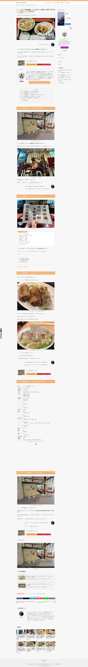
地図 (37, 372)
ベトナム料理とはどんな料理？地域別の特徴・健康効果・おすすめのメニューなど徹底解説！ (39, 584)
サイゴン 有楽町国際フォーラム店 (31, 370)
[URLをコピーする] (52, 598)
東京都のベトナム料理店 (20, 12)
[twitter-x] (67, 0)
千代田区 (37, 593)
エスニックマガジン (21, 2)
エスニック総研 (36, 77)
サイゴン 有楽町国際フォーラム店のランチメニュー (29, 93)
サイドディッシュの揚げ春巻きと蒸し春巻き (35, 522)
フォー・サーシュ (30, 593)
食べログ (43, 441)
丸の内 (34, 593)
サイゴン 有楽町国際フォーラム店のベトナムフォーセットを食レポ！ (32, 94)
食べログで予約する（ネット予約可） (31, 64)
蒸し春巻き (43, 593)
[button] (19, 598)
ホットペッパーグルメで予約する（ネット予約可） (44, 64)
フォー (30, 352)
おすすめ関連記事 (24, 100)
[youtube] (69, 0)
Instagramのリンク (64, 47)
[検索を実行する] (71, 28)
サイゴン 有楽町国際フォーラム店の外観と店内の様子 (30, 91)
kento (21, 617)
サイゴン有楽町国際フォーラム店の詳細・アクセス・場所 (30, 96)
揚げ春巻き (26, 313)
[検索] (71, 0)
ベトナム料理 (25, 518)
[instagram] (68, 0)
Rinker (28, 371)
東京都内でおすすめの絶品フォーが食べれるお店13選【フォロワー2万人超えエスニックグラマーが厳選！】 (39, 577)
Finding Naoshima (30, 79)
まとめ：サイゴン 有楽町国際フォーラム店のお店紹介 (30, 97)
